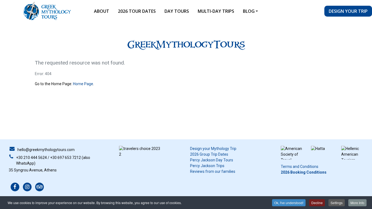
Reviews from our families (212, 171)
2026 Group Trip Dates (209, 154)
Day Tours (176, 11)
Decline (317, 202)
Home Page (83, 84)
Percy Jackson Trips (207, 166)
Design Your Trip (348, 11)
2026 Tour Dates (137, 11)
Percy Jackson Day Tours (211, 160)
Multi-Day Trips (216, 11)
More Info (357, 202)
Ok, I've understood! (288, 202)
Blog (249, 11)
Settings (337, 202)
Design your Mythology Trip (213, 148)
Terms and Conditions (299, 166)
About (101, 11)
